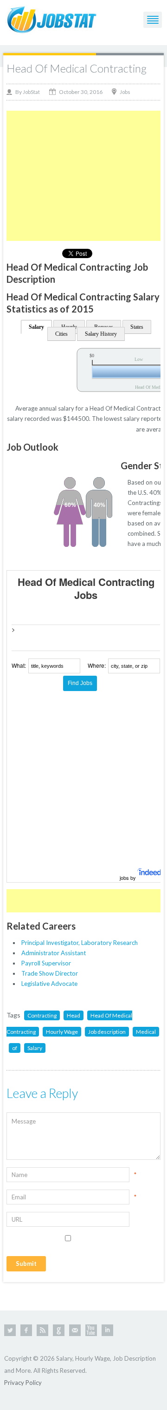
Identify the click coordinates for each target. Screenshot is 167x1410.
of (14, 1047)
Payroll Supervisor (46, 963)
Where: (97, 665)
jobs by (128, 877)
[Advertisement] (84, 176)
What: (19, 665)
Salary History (101, 334)
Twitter (10, 1330)
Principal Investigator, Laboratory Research (79, 942)
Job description (107, 1031)
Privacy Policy (23, 1382)
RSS (42, 1330)
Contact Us (75, 1330)
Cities (61, 334)
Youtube (91, 1330)
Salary (36, 327)
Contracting (42, 1015)
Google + (58, 1330)
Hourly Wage (62, 1031)
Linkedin (107, 1330)
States (136, 327)
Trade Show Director (49, 973)
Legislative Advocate (49, 983)
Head (73, 1015)
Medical (146, 1031)
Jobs (125, 92)
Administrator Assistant (53, 953)
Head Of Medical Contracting (76, 68)
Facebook (26, 1330)
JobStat (31, 92)
